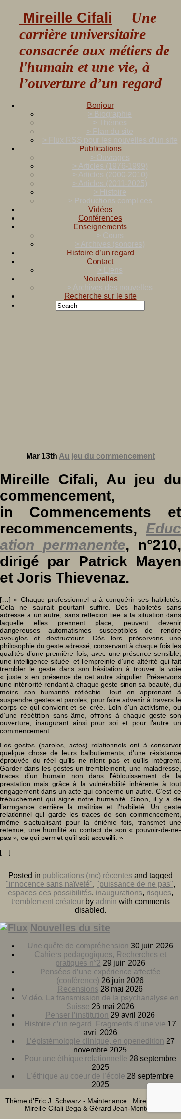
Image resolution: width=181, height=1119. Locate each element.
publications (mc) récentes (87, 875)
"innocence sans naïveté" (49, 884)
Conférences (100, 218)
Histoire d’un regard (100, 253)
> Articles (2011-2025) (109, 183)
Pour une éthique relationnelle (75, 1058)
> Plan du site (109, 131)
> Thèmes (110, 123)
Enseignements (100, 227)
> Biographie (110, 114)
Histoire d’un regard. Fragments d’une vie (95, 1024)
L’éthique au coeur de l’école (76, 1076)
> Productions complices (110, 201)
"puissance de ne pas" (135, 884)
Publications (100, 149)
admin (106, 901)
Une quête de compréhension (78, 946)
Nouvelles (100, 279)
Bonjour (100, 105)
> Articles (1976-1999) (110, 166)
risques (158, 893)
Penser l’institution (77, 1015)
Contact (100, 261)
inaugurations (119, 893)
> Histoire (110, 192)
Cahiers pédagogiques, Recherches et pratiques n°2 (100, 958)
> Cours (110, 235)
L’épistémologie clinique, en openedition (95, 1041)
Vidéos (100, 209)
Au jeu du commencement (107, 456)
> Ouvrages (110, 157)
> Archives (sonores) (110, 244)
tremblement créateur (47, 901)
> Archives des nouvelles (110, 287)
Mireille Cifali (65, 18)
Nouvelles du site (70, 927)
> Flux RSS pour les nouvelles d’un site (110, 140)
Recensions (77, 989)
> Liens (110, 270)
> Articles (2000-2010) (110, 175)
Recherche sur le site (100, 296)
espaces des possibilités (50, 893)
